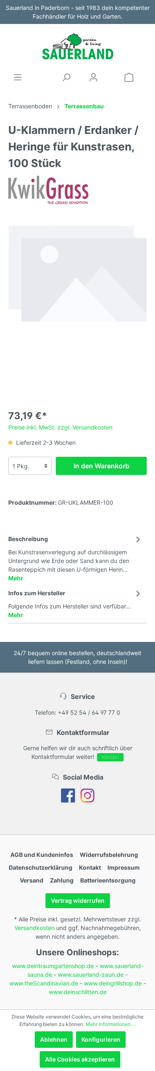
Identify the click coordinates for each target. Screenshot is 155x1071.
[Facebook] (68, 795)
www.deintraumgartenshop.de (53, 965)
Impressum (123, 867)
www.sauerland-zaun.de (91, 974)
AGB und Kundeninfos (41, 854)
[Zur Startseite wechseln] (77, 46)
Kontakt (110, 757)
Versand (31, 880)
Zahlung (62, 880)
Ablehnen (53, 1039)
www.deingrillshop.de (113, 983)
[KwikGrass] (48, 189)
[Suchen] (66, 77)
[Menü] (17, 77)
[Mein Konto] (93, 77)
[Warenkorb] (128, 77)
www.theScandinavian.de (44, 983)
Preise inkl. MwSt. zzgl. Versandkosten (60, 427)
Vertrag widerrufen (78, 900)
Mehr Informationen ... (111, 1024)
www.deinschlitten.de (78, 991)
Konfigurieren (100, 1039)
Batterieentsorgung (108, 880)
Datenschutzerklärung (40, 867)
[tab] (75, 557)
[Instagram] (87, 795)
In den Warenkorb (101, 466)
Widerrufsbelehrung (109, 854)
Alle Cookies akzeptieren (80, 1059)
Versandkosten (34, 927)
